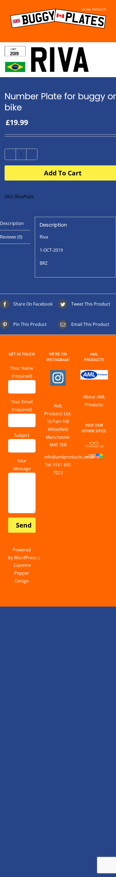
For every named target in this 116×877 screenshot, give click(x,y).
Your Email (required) (22, 406)
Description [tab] (12, 223)
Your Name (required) (21, 372)
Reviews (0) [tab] (11, 237)
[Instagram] (58, 378)
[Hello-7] (58, 59)
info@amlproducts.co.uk (69, 457)
